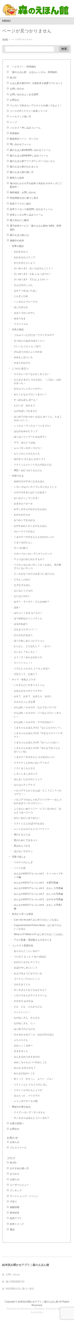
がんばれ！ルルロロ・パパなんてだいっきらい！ (37, 714)
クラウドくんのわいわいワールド (31, 762)
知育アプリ (16, 1218)
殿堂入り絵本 (17, 177)
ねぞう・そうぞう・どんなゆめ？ (31, 601)
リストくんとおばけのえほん (29, 823)
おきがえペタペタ (23, 503)
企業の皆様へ (17, 1123)
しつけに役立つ (20, 368)
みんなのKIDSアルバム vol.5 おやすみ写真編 (38, 899)
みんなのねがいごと (24, 1073)
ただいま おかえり (24, 405)
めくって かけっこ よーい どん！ (34, 1078)
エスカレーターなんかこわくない (31, 374)
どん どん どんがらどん (28, 1006)
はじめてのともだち (24, 1029)
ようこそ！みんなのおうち (28, 657)
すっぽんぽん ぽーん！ (26, 400)
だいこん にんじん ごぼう (27, 346)
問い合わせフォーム (20, 144)
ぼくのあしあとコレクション (29, 640)
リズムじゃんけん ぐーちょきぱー (32, 668)
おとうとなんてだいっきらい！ (30, 394)
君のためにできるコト (25, 840)
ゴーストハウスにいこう (27, 978)
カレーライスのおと (24, 531)
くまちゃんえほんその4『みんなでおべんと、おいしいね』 (38, 750)
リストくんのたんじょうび (28, 1090)
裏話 (12, 1229)
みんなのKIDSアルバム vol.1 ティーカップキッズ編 (38, 875)
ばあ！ (17, 607)
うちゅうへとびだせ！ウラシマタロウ (34, 335)
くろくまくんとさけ (24, 768)
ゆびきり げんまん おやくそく (30, 459)
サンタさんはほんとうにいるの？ (31, 1118)
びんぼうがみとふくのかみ (28, 351)
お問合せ (14, 100)
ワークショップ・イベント (24, 1196)
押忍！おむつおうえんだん (28, 470)
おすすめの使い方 (19, 1168)
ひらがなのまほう (23, 635)
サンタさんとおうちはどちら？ (30, 990)
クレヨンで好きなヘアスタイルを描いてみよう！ (36, 105)
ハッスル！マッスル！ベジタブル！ (33, 425)
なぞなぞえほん (22, 585)
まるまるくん (21, 1051)
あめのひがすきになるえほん (29, 481)
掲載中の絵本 (17, 240)
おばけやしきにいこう (25, 967)
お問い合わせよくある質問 (24, 94)
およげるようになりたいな (28, 973)
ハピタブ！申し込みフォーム (25, 127)
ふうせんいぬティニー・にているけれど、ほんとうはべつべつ (37, 810)
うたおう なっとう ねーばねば (30, 956)
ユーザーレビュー (19, 1185)
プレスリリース (18, 1147)
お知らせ (12, 1137)
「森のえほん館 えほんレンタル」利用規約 (33, 72)
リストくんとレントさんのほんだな (33, 464)
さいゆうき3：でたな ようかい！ (31, 279)
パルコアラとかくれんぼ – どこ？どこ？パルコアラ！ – (37, 792)
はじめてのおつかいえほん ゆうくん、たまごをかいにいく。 (38, 418)
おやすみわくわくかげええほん (30, 526)
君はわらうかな (22, 845)
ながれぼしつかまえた (25, 411)
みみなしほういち (23, 357)
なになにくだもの (23, 590)
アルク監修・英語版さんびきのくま (33, 939)
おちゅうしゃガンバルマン (28, 388)
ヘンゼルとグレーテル (25, 301)
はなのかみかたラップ (25, 431)
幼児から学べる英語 (22, 914)
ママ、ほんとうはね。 (25, 442)
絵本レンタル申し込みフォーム (26, 214)
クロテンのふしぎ (23, 862)
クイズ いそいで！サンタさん (29, 1112)
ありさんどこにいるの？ (27, 951)
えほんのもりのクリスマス (28, 690)
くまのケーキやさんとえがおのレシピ (34, 537)
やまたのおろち (22, 362)
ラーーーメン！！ (23, 663)
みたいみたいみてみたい (27, 818)
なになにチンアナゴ (24, 784)
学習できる (18, 475)
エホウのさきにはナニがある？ (30, 492)
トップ (13, 122)
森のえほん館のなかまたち (24, 166)
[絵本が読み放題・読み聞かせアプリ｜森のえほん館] (35, 11)
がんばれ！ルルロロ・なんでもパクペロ (35, 707)
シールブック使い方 (20, 116)
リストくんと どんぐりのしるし (31, 1084)
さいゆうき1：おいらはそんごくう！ (33, 268)
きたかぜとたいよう (24, 262)
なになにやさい (22, 596)
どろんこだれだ (22, 579)
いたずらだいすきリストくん (29, 685)
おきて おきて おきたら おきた (33, 696)
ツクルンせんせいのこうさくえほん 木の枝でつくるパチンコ (37, 566)
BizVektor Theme (44, 1308)
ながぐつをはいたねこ (25, 290)
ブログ (11, 1158)
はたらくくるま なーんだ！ (28, 613)
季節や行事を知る (21, 1106)
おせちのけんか (22, 514)
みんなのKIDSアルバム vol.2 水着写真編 (36, 882)
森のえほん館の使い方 (22, 172)
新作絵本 (14, 1212)
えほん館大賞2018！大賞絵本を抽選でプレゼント (36, 83)
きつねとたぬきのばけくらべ (29, 340)
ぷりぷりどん (21, 1040)
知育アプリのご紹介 (20, 203)
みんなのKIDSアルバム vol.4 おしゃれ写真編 (38, 894)
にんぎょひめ (21, 296)
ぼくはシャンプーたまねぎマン (30, 436)
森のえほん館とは (19, 235)
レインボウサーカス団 (25, 1101)
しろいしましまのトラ (25, 773)
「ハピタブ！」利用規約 (23, 66)
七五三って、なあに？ (25, 674)
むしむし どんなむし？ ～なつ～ (33, 646)
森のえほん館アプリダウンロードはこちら (32, 161)
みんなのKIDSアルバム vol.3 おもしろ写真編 (38, 888)
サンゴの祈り (21, 548)
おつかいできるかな (24, 520)
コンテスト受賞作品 (22, 945)
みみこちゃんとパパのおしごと (30, 1062)
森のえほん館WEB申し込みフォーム (29, 155)
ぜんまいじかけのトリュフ (28, 779)
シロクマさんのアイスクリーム (30, 995)
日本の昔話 (18, 329)
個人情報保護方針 (15, 1281)
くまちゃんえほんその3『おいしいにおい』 (37, 742)
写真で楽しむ (19, 856)
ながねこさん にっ (24, 1023)
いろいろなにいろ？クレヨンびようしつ (35, 486)
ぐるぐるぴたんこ (23, 542)
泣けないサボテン (23, 851)
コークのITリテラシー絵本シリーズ (28, 111)
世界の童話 (18, 246)
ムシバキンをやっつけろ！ (28, 448)
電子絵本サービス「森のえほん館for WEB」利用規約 (35, 227)
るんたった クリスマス (27, 1095)
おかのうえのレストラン (27, 962)
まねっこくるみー (23, 1045)
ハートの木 (20, 868)
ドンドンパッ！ (22, 1012)
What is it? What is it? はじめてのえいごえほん (38, 934)
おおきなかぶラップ (24, 257)
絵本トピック (17, 1224)
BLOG (13, 77)
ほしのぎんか (21, 307)
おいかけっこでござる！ (27, 498)
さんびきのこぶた (23, 285)
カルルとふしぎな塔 (24, 701)
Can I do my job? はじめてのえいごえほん (36, 919)
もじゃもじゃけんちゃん (27, 453)
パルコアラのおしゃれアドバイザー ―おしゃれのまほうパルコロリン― (38, 801)
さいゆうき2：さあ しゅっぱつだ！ (32, 274)
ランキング (16, 1190)
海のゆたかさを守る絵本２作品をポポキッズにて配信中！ (36, 185)
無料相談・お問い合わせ (23, 192)
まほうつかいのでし (24, 313)
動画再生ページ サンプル (24, 138)
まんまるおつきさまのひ (27, 1056)
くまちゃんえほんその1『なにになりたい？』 (38, 727)
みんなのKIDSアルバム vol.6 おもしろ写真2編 (38, 907)
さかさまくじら (22, 984)
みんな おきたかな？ (25, 1067)
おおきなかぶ (21, 251)
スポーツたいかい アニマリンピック (33, 553)
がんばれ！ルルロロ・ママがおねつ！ (34, 722)
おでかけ (14, 1174)
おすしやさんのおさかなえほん (30, 509)
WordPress (26, 1308)
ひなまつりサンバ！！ (25, 629)
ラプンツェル (21, 324)
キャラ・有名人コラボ (24, 679)
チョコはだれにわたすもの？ (29, 559)
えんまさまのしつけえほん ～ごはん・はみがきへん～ (37, 381)
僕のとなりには (22, 834)
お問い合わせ (17, 88)
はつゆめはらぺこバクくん (28, 618)
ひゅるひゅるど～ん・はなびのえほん (34, 1034)
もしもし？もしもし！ (25, 651)
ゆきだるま (20, 318)
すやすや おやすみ (23, 1001)
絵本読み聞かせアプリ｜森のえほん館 (38, 1301)
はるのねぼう (21, 624)
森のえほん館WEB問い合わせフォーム (30, 150)
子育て (13, 1201)
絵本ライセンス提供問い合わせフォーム (31, 209)
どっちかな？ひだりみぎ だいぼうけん (34, 573)
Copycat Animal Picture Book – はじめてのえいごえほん (38, 927)
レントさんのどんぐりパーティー (31, 829)
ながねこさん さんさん (27, 1017)
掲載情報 (14, 1207)
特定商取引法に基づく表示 (24, 198)
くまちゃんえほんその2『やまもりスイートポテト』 (38, 735)
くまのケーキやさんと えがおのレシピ (34, 757)
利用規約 (14, 133)
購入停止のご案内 (19, 220)
